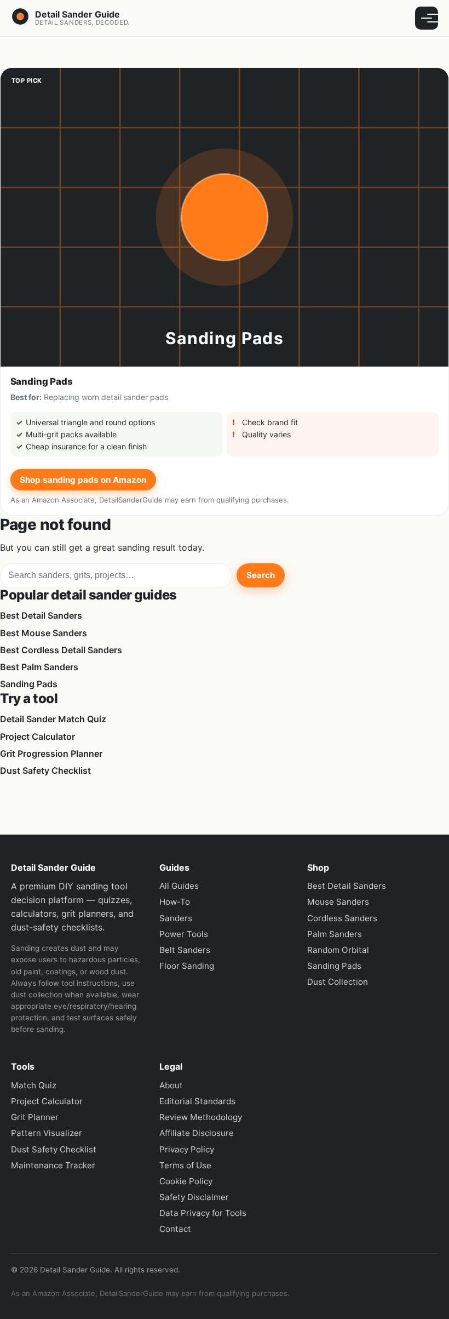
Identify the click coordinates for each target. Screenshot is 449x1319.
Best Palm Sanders (39, 666)
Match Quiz (33, 1085)
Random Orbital (338, 950)
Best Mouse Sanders (43, 632)
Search (260, 575)
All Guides (179, 886)
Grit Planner (35, 1117)
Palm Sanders (334, 934)
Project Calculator (37, 736)
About (171, 1085)
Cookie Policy (185, 1181)
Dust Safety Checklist (45, 770)
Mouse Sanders (338, 902)
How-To (174, 902)
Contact (175, 1229)
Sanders (175, 918)
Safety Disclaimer (194, 1197)
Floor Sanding (186, 966)
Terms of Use (185, 1165)
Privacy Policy (186, 1149)
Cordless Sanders (342, 918)
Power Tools (183, 934)
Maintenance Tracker (53, 1165)
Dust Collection (337, 982)
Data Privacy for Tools (202, 1213)
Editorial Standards (197, 1101)
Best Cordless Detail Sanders (61, 649)
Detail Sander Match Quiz (53, 718)
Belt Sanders (184, 950)
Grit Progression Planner (51, 753)
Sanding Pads (28, 683)
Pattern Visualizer (46, 1133)
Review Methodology (200, 1117)
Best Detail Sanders (41, 615)
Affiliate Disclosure (196, 1133)
